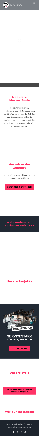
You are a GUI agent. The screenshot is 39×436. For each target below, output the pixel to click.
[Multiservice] (19, 331)
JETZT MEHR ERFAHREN (19, 187)
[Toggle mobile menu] (34, 3)
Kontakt (29, 427)
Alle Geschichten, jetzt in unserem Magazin (19, 391)
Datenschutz (18, 427)
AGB (25, 427)
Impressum (11, 427)
